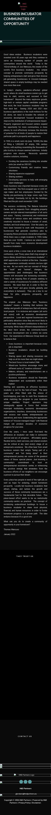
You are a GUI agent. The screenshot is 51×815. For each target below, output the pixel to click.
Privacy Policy (24, 803)
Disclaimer (36, 803)
